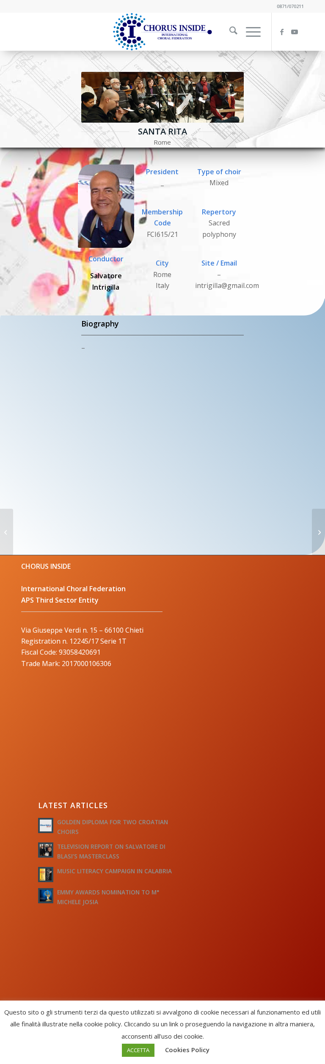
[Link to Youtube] (297, 31)
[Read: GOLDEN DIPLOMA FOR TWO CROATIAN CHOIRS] (45, 825)
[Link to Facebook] (284, 31)
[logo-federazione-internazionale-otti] (162, 32)
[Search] (229, 32)
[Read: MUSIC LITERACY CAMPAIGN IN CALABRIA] (45, 874)
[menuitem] (229, 32)
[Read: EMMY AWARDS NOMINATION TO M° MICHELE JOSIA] (45, 895)
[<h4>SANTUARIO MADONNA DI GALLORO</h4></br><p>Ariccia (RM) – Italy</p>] (318, 532)
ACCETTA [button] (138, 1050)
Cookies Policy (187, 1049)
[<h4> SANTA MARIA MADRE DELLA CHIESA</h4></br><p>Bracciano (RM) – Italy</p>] (6, 532)
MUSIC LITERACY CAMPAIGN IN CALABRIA (114, 871)
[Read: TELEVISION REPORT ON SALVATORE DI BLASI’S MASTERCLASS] (45, 850)
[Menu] (249, 32)
